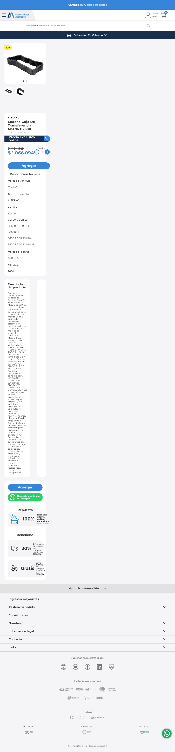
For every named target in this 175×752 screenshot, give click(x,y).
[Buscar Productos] (148, 26)
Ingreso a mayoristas (24, 599)
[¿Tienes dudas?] (167, 733)
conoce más (43, 523)
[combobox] (87, 26)
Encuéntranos (19, 615)
